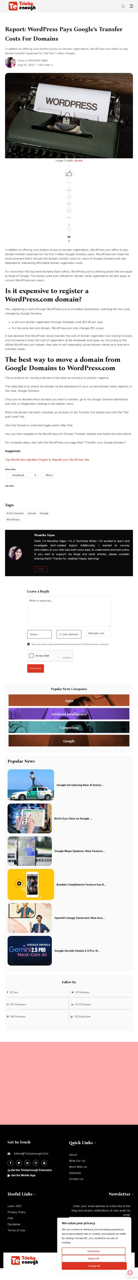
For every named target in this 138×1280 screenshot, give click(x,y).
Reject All (93, 1258)
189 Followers (18, 1016)
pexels (78, 160)
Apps (69, 701)
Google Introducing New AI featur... (80, 785)
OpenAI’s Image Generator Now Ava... (79, 918)
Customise (93, 1251)
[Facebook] (10, 1163)
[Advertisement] (69, 1083)
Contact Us (76, 1179)
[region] (94, 1245)
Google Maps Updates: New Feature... (79, 851)
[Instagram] (36, 1163)
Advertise (75, 1173)
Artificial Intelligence (69, 714)
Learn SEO (14, 1206)
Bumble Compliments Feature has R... (81, 884)
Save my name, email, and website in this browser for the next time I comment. (70, 644)
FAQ (10, 1218)
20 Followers (82, 992)
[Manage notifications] (130, 1272)
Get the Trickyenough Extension (31, 1170)
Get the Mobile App (23, 1175)
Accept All (94, 1266)
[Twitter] (19, 1163)
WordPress (13, 519)
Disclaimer (14, 1224)
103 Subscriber (82, 1016)
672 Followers (83, 1004)
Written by (33, 60)
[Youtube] (44, 1163)
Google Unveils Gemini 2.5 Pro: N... (77, 950)
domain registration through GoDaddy (50, 322)
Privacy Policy (17, 1212)
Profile (41, 569)
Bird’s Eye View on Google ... (73, 818)
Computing (69, 728)
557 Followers (18, 1004)
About (73, 1154)
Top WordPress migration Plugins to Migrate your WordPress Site (47, 459)
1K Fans (14, 992)
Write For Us (77, 1160)
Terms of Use (16, 1230)
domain (32, 513)
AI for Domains (15, 513)
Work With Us (78, 1167)
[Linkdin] (27, 1163)
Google (44, 513)
